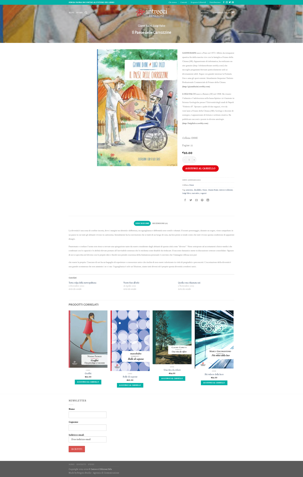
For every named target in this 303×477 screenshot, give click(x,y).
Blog (71, 12)
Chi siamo (172, 2)
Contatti (183, 2)
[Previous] (68, 352)
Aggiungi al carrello (200, 168)
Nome (72, 409)
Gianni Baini (145, 25)
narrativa (195, 193)
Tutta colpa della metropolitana (82, 282)
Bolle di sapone (130, 376)
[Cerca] (86, 13)
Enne (151, 38)
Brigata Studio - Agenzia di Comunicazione (98, 472)
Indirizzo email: (76, 434)
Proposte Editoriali (198, 2)
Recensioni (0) (160, 223)
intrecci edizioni (226, 189)
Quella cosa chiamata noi (189, 282)
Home (71, 464)
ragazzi (203, 193)
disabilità (197, 189)
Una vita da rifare (172, 369)
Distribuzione (214, 2)
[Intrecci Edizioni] (151, 13)
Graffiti (88, 373)
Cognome (73, 422)
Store (79, 12)
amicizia (189, 189)
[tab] (142, 223)
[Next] (233, 352)
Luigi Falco (159, 25)
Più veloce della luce (214, 374)
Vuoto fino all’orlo (131, 282)
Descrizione (142, 223)
